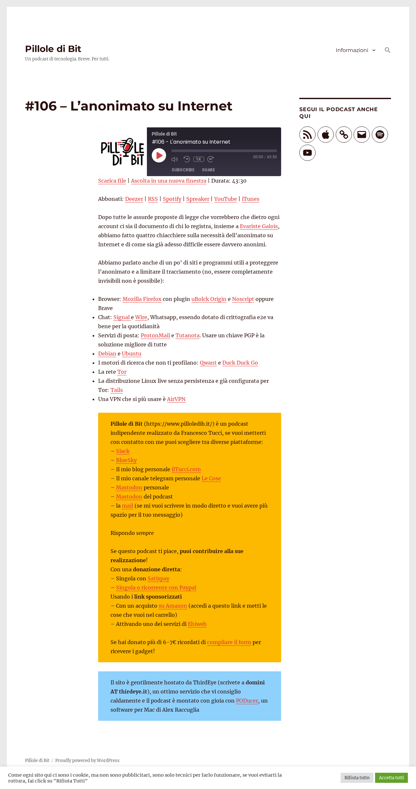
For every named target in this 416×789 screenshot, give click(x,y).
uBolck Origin (209, 299)
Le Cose (211, 478)
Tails (116, 390)
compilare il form (229, 642)
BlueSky (126, 460)
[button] (388, 50)
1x (198, 159)
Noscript (243, 299)
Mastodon (129, 487)
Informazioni (352, 50)
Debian (107, 353)
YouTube (225, 199)
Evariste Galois (259, 226)
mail (127, 505)
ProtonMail (155, 335)
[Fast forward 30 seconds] (211, 159)
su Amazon (173, 605)
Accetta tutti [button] (391, 778)
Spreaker (197, 199)
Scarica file (112, 180)
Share (208, 170)
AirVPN (176, 399)
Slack (123, 451)
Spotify (172, 199)
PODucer (247, 700)
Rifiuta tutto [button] (357, 778)
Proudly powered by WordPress (87, 760)
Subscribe (183, 170)
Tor (121, 372)
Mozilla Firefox (142, 299)
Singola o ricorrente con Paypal (156, 587)
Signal (122, 317)
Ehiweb (197, 624)
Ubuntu (131, 353)
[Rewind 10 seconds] (187, 159)
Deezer (134, 199)
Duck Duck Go (240, 362)
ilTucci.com (186, 469)
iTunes (250, 199)
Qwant (208, 362)
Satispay (158, 578)
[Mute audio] (175, 159)
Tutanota (188, 335)
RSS (153, 199)
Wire (141, 317)
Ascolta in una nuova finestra (168, 180)
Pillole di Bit (53, 48)
